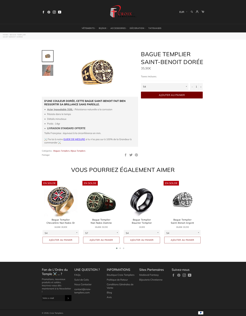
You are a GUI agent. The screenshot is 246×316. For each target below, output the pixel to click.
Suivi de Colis (81, 279)
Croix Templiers (56, 313)
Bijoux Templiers (78, 151)
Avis (109, 297)
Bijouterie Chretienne (150, 279)
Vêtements (88, 28)
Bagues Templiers (61, 151)
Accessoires (118, 28)
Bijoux (102, 28)
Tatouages (154, 28)
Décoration (137, 28)
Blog (109, 292)
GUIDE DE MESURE (74, 139)
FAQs (77, 274)
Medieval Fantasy (149, 274)
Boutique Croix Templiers (120, 274)
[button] (116, 248)
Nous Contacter (83, 284)
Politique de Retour (117, 279)
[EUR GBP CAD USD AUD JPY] (183, 12)
